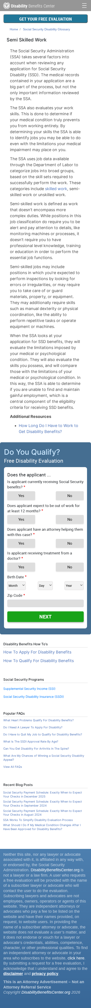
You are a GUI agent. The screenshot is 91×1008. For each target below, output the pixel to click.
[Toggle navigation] (84, 5)
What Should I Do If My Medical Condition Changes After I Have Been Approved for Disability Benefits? (42, 827)
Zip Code (14, 595)
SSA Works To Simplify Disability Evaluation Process (38, 820)
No (69, 495)
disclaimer (13, 973)
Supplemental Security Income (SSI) (29, 688)
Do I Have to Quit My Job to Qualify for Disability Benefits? (42, 734)
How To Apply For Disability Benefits (37, 652)
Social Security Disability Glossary (46, 29)
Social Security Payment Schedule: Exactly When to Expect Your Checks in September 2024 (42, 803)
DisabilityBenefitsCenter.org (55, 870)
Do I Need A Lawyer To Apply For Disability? (32, 727)
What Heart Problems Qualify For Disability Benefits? (38, 720)
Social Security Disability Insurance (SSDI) (33, 696)
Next (45, 616)
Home (14, 29)
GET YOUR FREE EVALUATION (45, 19)
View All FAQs (12, 766)
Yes (21, 495)
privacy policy (45, 973)
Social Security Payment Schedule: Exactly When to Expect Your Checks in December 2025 (42, 794)
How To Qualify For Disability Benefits (38, 660)
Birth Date (15, 576)
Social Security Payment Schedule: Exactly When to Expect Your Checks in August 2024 (42, 813)
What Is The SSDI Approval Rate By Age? (30, 741)
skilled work (56, 188)
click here (76, 958)
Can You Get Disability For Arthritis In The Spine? (36, 748)
